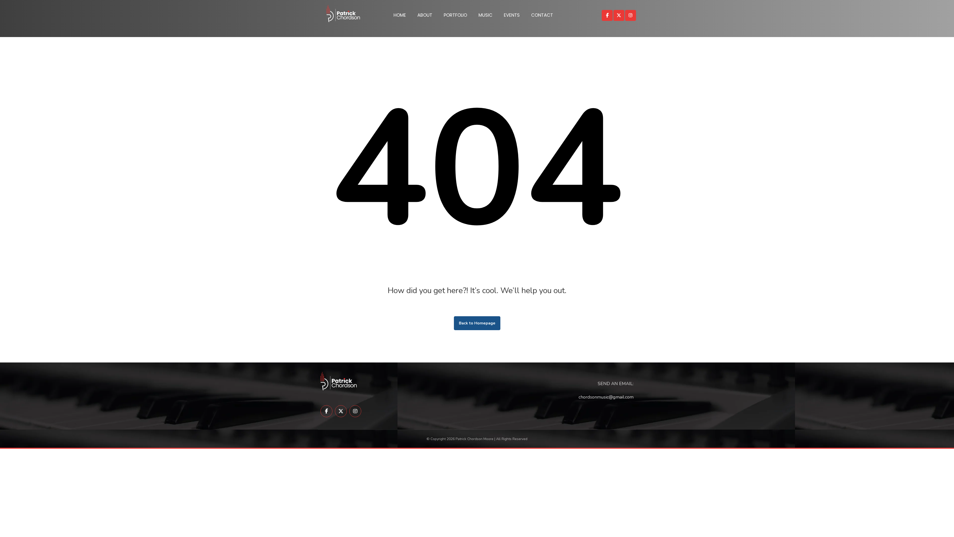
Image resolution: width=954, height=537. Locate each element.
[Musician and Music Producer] (343, 13)
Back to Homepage (477, 323)
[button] (607, 15)
